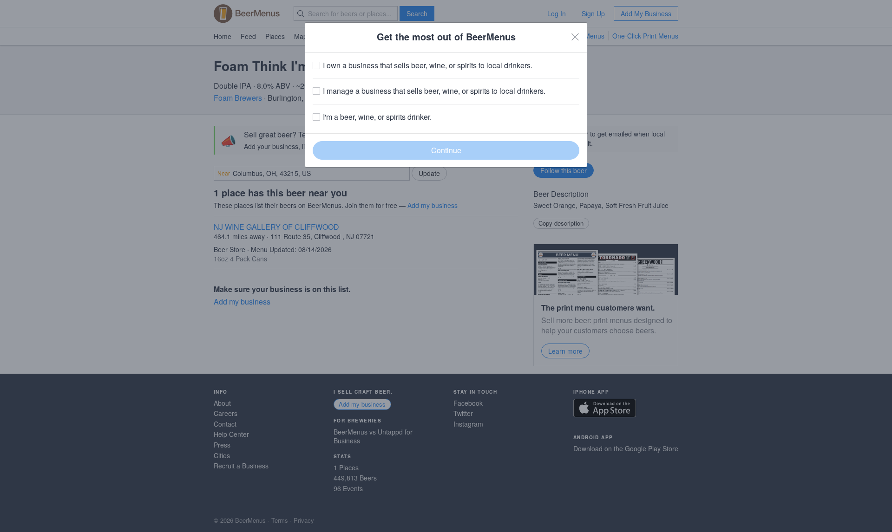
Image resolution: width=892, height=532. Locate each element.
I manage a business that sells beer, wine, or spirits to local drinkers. (434, 91)
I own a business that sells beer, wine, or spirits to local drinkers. (427, 65)
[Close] (575, 36)
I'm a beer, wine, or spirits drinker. (377, 117)
